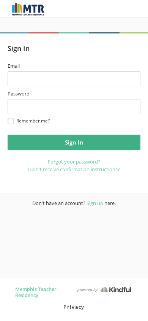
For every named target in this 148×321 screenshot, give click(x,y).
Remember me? (33, 121)
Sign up (95, 203)
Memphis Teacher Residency (36, 292)
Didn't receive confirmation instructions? (74, 169)
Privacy (73, 307)
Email (14, 65)
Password (19, 93)
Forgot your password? (74, 161)
